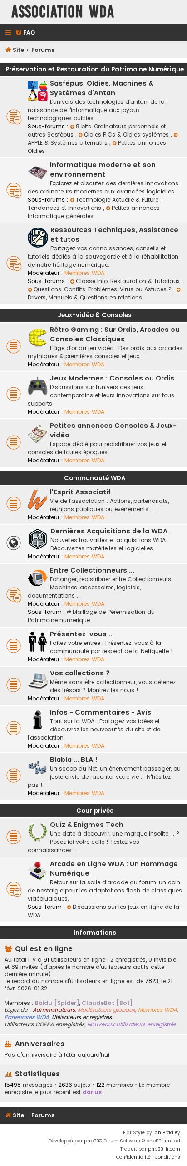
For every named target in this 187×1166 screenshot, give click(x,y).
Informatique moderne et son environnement (103, 169)
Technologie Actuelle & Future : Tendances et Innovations (95, 204)
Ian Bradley (166, 1132)
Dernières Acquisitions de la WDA (108, 531)
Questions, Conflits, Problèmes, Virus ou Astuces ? (103, 289)
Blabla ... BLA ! (74, 759)
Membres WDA (84, 273)
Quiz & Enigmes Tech (86, 824)
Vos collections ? (80, 673)
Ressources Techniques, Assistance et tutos (114, 234)
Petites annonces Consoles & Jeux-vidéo (113, 430)
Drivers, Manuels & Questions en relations (85, 297)
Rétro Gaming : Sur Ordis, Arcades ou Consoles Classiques (115, 334)
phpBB (91, 1140)
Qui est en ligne (44, 948)
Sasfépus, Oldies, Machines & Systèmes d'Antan (101, 88)
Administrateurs (54, 1010)
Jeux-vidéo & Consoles (95, 315)
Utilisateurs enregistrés (82, 1017)
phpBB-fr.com (164, 1149)
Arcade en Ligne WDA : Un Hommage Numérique (114, 868)
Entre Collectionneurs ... (92, 570)
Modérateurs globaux (106, 1010)
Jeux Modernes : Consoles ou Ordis (112, 378)
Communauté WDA (94, 478)
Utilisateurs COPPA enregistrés (44, 1024)
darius (92, 1092)
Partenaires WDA (27, 1017)
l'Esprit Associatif (80, 492)
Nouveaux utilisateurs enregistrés (131, 1024)
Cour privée (94, 810)
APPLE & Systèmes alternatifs (68, 143)
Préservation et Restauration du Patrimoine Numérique (94, 69)
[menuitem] (25, 33)
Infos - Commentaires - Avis (100, 712)
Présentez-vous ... (82, 634)
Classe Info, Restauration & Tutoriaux (129, 281)
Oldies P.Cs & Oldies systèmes (127, 134)
